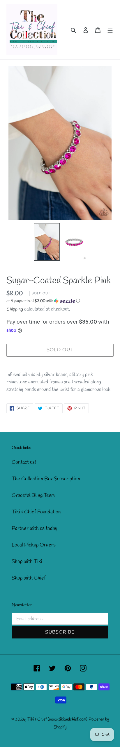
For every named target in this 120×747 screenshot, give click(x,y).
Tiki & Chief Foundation (36, 511)
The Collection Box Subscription (46, 478)
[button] (43, 301)
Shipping (14, 309)
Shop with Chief (29, 578)
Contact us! (24, 462)
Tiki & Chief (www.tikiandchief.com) (57, 719)
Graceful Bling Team (33, 495)
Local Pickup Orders (34, 545)
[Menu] (110, 30)
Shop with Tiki (27, 561)
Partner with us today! (35, 528)
